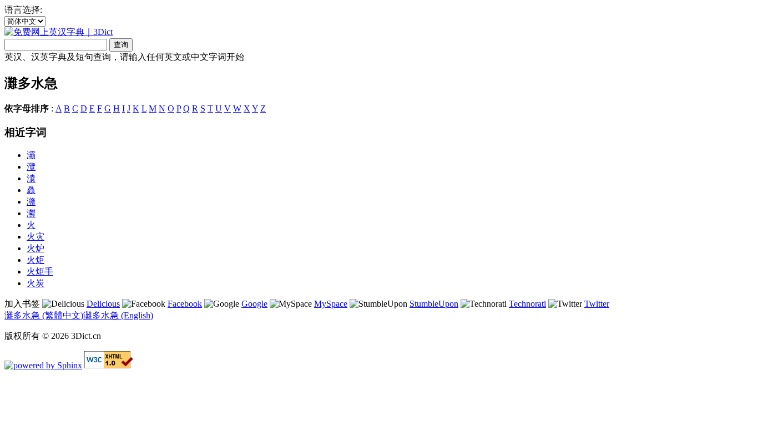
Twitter (596, 303)
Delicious (103, 303)
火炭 (35, 283)
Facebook (185, 303)
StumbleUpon (434, 303)
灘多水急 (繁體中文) (43, 315)
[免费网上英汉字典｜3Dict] (58, 32)
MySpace (330, 303)
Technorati (527, 303)
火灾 (35, 236)
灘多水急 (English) (118, 315)
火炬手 (40, 271)
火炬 (35, 260)
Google (254, 303)
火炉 (35, 248)
